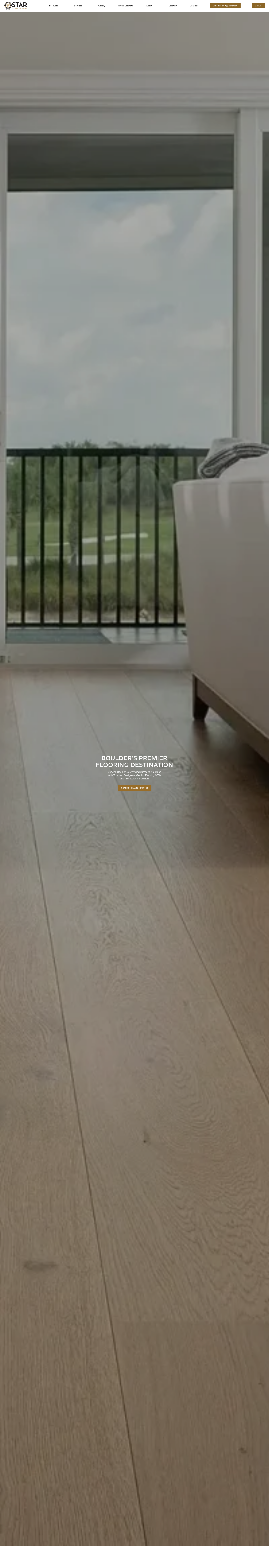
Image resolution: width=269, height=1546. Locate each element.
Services (78, 5)
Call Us (258, 5)
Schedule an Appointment (225, 5)
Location (173, 5)
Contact (194, 5)
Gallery (101, 5)
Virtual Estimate (125, 5)
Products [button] (53, 5)
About (149, 5)
